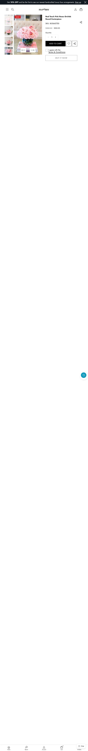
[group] (9, 20)
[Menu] (7, 9)
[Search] (12, 9)
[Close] (85, 2)
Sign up (78, 2)
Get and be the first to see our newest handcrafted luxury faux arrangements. (40, 2)
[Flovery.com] (44, 9)
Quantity (48, 33)
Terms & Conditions (56, 52)
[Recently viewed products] (83, 375)
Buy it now (61, 58)
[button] (81, 9)
